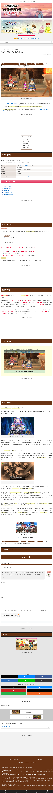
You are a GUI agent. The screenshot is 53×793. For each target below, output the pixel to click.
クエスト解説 (26, 147)
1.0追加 (46, 63)
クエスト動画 (26, 145)
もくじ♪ (25, 136)
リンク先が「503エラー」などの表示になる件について (28, 38)
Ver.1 (9, 65)
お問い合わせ (39, 759)
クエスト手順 (26, 141)
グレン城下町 (23, 63)
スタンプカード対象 (31, 63)
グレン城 (22, 65)
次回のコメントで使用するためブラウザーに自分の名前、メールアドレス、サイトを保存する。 (24, 610)
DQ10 (4, 63)
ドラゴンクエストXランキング (26, 534)
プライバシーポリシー (13, 759)
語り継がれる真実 (8, 194)
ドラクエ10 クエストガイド (11, 103)
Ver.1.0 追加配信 (26, 176)
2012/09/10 (5, 65)
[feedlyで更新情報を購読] (13, 693)
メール (2, 604)
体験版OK (28, 65)
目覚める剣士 (7, 190)
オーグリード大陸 (16, 65)
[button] (51, 42)
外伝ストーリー (40, 63)
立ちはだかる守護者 (24, 165)
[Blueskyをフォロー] (39, 687)
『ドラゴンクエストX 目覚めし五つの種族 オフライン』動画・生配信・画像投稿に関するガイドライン (20, 774)
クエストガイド (16, 63)
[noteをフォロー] (39, 690)
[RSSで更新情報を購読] (39, 693)
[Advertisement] (26, 125)
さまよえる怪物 (8, 186)
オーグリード (9, 63)
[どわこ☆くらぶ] (26, 644)
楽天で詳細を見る (6, 726)
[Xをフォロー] (13, 687)
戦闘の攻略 (25, 143)
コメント (3, 582)
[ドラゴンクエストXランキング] (26, 527)
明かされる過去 (8, 188)
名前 (2, 597)
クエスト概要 (26, 139)
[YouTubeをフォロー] (13, 690)
